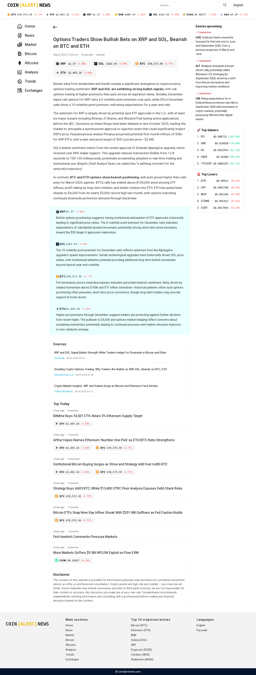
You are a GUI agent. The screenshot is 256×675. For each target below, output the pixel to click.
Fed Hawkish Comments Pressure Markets (85, 537)
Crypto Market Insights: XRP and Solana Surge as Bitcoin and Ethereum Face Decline (106, 386)
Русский (202, 630)
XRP (133, 645)
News (29, 35)
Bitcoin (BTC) (139, 625)
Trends (30, 81)
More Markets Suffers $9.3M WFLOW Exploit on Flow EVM (95, 553)
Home (30, 26)
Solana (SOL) (139, 640)
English (201, 625)
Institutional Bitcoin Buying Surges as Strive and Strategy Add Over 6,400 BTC (110, 464)
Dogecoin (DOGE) (141, 649)
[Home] (55, 27)
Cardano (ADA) (140, 654)
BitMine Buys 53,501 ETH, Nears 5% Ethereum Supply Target (97, 416)
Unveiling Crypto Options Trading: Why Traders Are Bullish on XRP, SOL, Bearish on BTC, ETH (110, 369)
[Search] (225, 5)
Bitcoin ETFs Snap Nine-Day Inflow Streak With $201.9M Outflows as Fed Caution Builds (118, 512)
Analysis (31, 72)
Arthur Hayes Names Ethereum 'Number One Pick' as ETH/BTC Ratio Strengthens (114, 440)
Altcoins (31, 63)
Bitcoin (31, 54)
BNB (133, 635)
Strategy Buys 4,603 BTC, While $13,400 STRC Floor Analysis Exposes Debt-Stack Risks (118, 488)
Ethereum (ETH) (140, 630)
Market (31, 44)
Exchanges (34, 90)
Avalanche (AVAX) (142, 659)
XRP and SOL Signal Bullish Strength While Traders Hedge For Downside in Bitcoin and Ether (110, 352)
